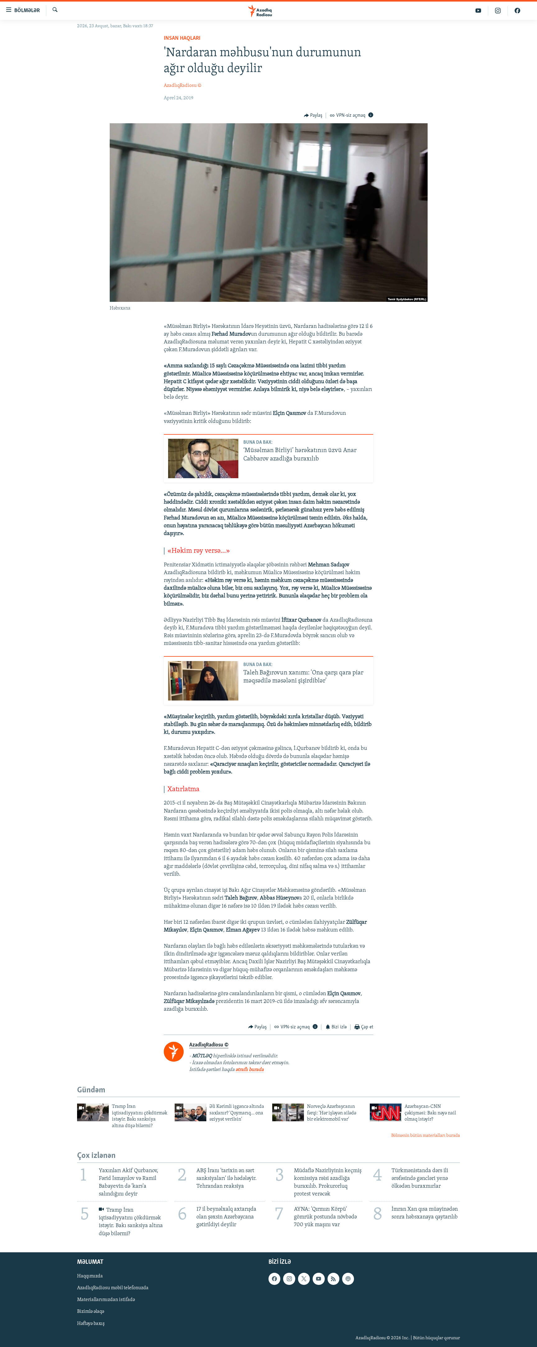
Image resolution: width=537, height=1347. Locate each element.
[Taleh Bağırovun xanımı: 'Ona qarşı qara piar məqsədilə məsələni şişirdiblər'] (203, 681)
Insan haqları (182, 38)
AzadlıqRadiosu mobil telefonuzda (113, 1288)
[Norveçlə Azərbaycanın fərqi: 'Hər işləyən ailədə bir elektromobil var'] (288, 1112)
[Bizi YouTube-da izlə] (478, 11)
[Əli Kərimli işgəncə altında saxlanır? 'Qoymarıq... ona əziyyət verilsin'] (190, 1112)
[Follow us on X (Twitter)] (304, 1279)
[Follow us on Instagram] (289, 1279)
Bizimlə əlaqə (90, 1311)
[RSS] (333, 1279)
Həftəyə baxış (91, 1323)
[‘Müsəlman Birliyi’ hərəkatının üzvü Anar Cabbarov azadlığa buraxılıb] (203, 458)
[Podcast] (348, 1279)
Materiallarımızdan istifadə (106, 1299)
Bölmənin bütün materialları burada (425, 1135)
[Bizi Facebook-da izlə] (517, 11)
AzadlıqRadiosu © (182, 85)
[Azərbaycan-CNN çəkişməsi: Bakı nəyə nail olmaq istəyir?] (386, 1112)
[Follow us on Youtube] (318, 1279)
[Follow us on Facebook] (274, 1279)
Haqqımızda (90, 1276)
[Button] (313, 115)
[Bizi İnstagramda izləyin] (498, 11)
